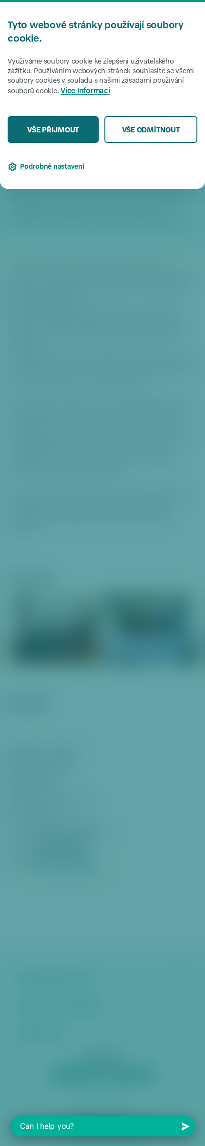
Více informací (85, 91)
